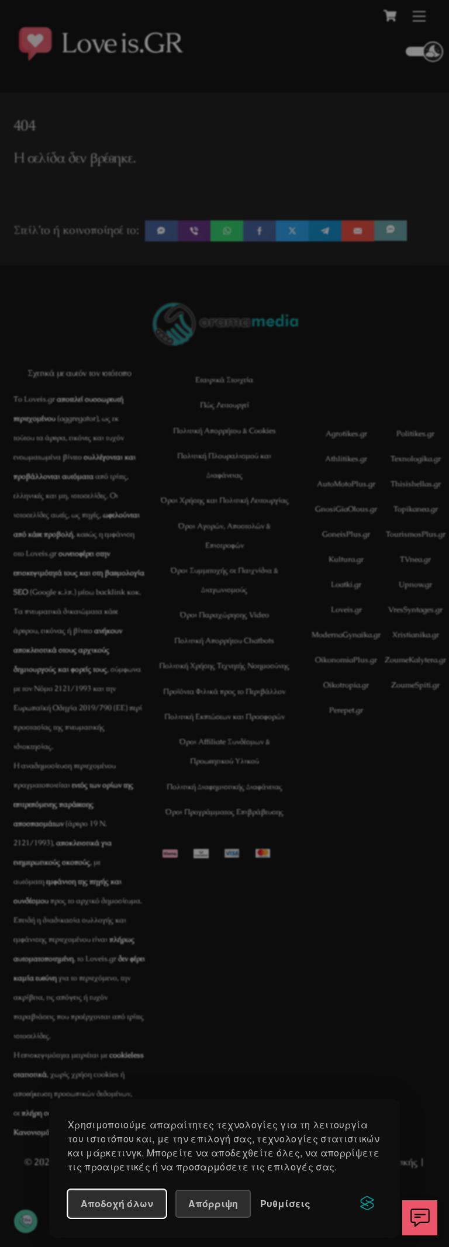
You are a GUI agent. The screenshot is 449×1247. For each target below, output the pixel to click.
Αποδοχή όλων (117, 1203)
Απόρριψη (213, 1203)
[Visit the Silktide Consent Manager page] (367, 1204)
